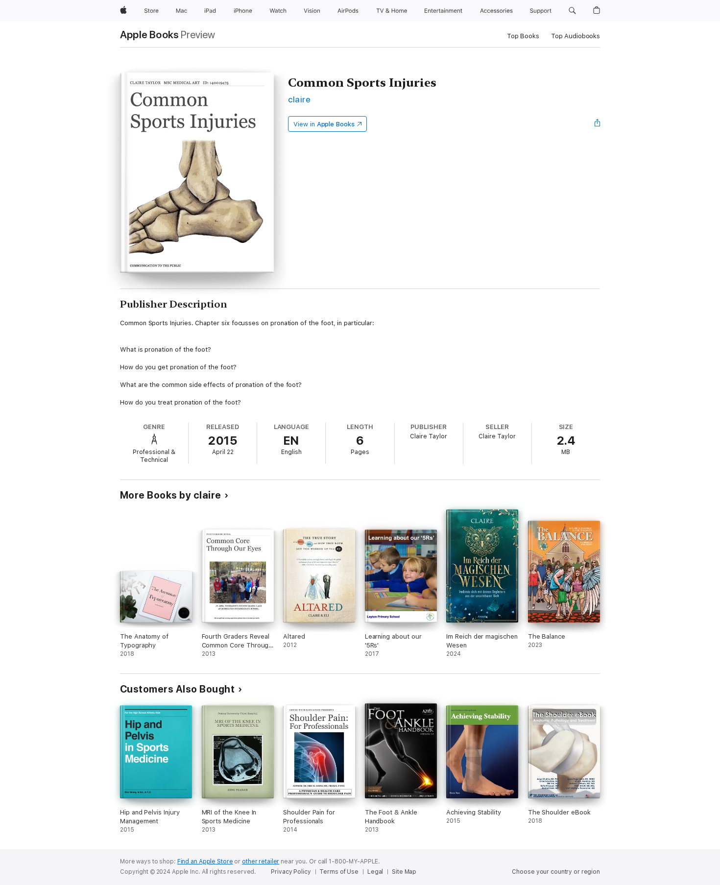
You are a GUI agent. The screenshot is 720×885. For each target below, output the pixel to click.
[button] (572, 11)
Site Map (404, 871)
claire (299, 99)
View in (324, 124)
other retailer (260, 861)
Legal (375, 871)
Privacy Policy (291, 871)
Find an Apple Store (205, 861)
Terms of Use (339, 871)
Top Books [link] (523, 36)
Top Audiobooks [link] (575, 36)
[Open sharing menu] (597, 124)
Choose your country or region (556, 871)
